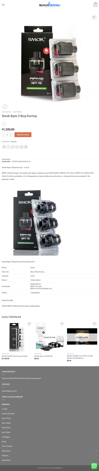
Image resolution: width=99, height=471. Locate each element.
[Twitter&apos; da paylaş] (13, 147)
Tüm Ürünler (7, 446)
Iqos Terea (6, 432)
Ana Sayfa (6, 112)
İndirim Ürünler (8, 413)
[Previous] (2, 343)
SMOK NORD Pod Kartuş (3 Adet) (14, 356)
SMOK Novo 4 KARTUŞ (43, 356)
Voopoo (5, 455)
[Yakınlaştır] (5, 106)
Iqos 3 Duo (6, 418)
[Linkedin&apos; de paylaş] (26, 147)
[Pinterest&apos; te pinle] (21, 147)
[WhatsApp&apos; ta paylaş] (4, 147)
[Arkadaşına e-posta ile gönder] (17, 147)
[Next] (97, 343)
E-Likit (4, 409)
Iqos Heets (6, 423)
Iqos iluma (6, 427)
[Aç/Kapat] (96, 450)
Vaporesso (6, 451)
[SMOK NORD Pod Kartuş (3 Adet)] (17, 336)
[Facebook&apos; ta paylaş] (8, 147)
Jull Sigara (6, 437)
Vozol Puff (6, 460)
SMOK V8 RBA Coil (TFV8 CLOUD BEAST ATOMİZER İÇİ (80, 357)
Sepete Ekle (23, 135)
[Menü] (3, 5)
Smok (4, 441)
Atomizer (17, 112)
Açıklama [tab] (6, 161)
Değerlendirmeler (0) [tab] (21, 161)
